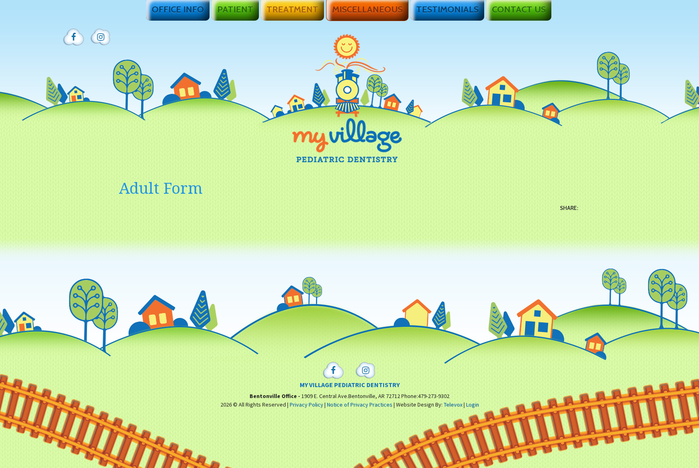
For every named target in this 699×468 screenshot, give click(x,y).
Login (472, 404)
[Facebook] (73, 37)
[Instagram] (100, 37)
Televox (453, 404)
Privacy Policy (306, 404)
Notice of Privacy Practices (359, 404)
